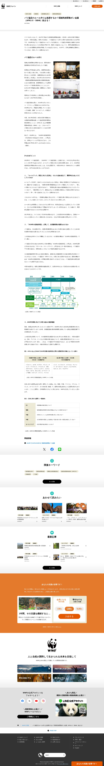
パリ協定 (35, 474)
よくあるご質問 (40, 742)
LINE (59, 449)
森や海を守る (70, 679)
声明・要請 (78, 739)
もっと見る (52, 481)
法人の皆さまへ (86, 1)
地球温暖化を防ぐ (45, 13)
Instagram (43, 700)
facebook (52, 449)
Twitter (44, 449)
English (77, 748)
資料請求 (94, 1)
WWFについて (78, 6)
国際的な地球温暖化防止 (52, 471)
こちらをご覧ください (63, 763)
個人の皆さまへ (76, 1)
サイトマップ (79, 745)
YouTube (36, 700)
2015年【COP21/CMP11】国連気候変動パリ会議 (41, 443)
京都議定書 (28, 474)
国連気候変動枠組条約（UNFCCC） (69, 471)
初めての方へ (56, 737)
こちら (59, 626)
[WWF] (18, 725)
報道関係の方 (56, 739)
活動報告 (36, 13)
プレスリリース (79, 737)
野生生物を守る (35, 679)
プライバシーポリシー (80, 742)
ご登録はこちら (33, 716)
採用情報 (21, 742)
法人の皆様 (39, 739)
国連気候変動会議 (57, 13)
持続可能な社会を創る (70, 670)
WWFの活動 (57, 6)
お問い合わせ (56, 742)
